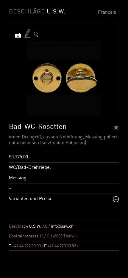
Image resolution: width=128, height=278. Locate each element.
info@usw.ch (62, 226)
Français (107, 12)
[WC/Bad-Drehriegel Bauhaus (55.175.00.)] (36, 34)
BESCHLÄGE (37, 12)
